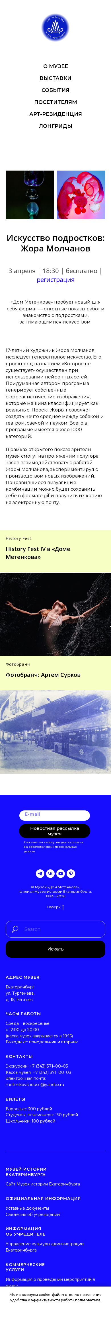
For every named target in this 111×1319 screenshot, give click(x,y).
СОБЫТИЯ (55, 90)
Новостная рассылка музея (54, 831)
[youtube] (60, 873)
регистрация (56, 279)
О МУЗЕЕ (55, 66)
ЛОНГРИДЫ (55, 126)
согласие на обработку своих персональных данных (53, 846)
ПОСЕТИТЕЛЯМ (55, 102)
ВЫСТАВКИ (55, 78)
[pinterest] (71, 873)
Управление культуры (28, 1243)
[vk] (50, 873)
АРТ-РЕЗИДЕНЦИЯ (55, 114)
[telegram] (40, 873)
